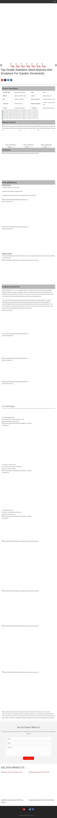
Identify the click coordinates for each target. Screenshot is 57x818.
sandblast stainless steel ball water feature (12, 801)
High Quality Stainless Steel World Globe (41, 800)
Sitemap (36, 815)
